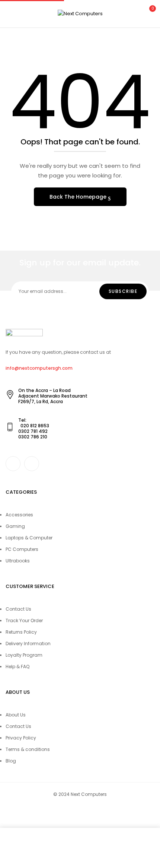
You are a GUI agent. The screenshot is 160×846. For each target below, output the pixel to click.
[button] (148, 12)
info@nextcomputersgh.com (39, 368)
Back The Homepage (78, 196)
